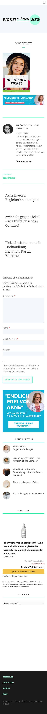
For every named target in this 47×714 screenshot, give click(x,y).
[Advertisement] (23, 635)
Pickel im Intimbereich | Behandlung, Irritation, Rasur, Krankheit (27, 472)
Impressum (8, 676)
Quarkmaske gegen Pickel (25, 482)
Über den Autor (24, 161)
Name (6, 327)
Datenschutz (8, 682)
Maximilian (22, 128)
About (5, 694)
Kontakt (6, 688)
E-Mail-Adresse (10, 338)
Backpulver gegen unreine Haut (28, 493)
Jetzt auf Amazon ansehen (23, 571)
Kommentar (9, 296)
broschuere (23, 43)
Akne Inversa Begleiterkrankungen (21, 197)
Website (6, 349)
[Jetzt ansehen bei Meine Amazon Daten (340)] (23, 527)
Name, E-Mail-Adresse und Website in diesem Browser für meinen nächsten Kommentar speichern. (21, 368)
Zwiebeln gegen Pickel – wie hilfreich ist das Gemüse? (22, 221)
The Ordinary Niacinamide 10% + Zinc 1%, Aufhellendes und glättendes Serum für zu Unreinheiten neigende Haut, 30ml (23, 548)
